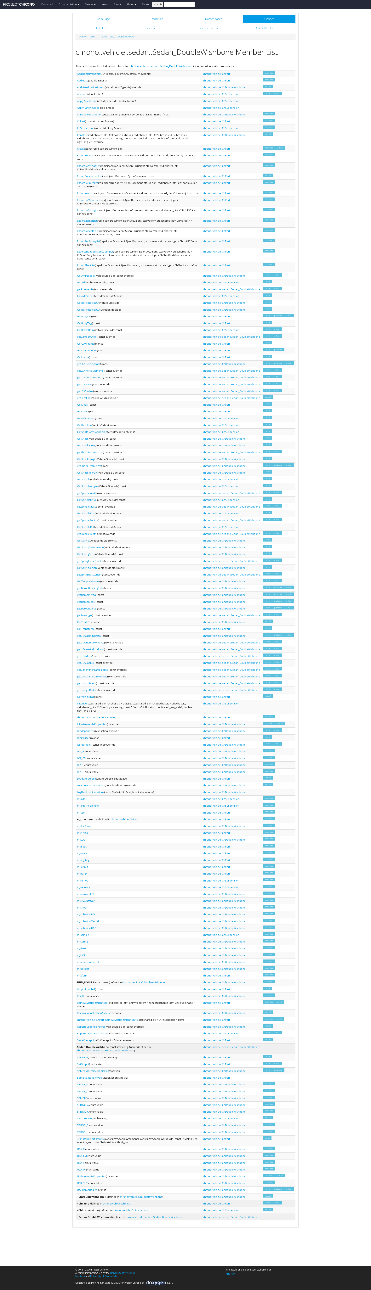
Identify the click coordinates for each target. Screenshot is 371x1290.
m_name (82, 853)
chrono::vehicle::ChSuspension (221, 94)
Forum (117, 4)
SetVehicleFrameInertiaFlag (93, 1071)
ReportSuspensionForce (91, 1026)
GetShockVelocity (87, 472)
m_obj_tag (83, 860)
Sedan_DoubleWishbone (122, 36)
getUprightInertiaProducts (92, 676)
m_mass (82, 846)
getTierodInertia (86, 595)
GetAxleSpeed (85, 296)
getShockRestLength (89, 466)
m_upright (83, 968)
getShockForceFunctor (90, 452)
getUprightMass (86, 683)
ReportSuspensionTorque (92, 1033)
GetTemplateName (88, 581)
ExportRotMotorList (88, 231)
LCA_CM (81, 758)
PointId (81, 996)
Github (230, 1273)
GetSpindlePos (86, 513)
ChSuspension (85, 128)
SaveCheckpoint (86, 1040)
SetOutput (83, 1064)
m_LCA (81, 839)
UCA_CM (82, 1156)
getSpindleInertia (87, 493)
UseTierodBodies (87, 1190)
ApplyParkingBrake (88, 107)
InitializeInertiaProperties (92, 724)
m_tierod (82, 948)
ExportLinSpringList (88, 210)
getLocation (84, 398)
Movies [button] (89, 4)
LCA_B (80, 751)
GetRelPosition (85, 418)
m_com (81, 812)
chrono (83, 36)
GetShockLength (86, 459)
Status (145, 4)
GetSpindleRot (85, 527)
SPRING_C (83, 1111)
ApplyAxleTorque (87, 101)
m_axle (81, 799)
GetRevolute (84, 425)
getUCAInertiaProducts (90, 649)
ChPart (81, 121)
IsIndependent (85, 731)
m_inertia (82, 833)
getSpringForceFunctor (90, 561)
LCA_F (80, 765)
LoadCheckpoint (86, 778)
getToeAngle (84, 615)
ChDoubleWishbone (89, 114)
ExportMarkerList (87, 220)
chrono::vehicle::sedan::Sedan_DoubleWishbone (161, 66)
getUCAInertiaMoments (90, 642)
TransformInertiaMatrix (90, 1139)
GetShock (82, 438)
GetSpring (83, 540)
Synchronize (84, 1118)
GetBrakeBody (85, 330)
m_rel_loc (82, 880)
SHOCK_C (82, 1091)
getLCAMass (84, 384)
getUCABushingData (89, 635)
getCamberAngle (87, 336)
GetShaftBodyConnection (92, 432)
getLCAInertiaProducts (90, 377)
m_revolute (83, 887)
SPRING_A (83, 1105)
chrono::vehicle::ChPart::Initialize (96, 717)
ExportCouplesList (87, 183)
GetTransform (85, 629)
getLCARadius (85, 391)
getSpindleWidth (86, 534)
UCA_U (81, 1169)
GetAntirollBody (86, 275)
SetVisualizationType (89, 1077)
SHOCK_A (82, 1084)
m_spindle (83, 935)
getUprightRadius (87, 690)
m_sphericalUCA (86, 928)
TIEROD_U (82, 1132)
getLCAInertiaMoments (90, 370)
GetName (82, 411)
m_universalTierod (88, 962)
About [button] (130, 4)
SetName (82, 1057)
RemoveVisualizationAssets (93, 1013)
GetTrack (82, 622)
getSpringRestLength (89, 574)
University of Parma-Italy (103, 1276)
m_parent (82, 873)
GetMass (82, 404)
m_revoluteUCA (86, 901)
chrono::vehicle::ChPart (216, 73)
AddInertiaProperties (89, 73)
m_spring (82, 941)
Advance (82, 94)
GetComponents (86, 350)
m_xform (82, 975)
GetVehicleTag (85, 696)
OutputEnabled (86, 989)
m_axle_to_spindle (88, 805)
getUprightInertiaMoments (92, 669)
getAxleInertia (85, 289)
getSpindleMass (86, 506)
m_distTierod (84, 826)
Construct (82, 135)
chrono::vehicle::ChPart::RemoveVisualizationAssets (107, 1019)
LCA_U (80, 772)
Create (81, 148)
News (104, 4)
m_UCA (81, 955)
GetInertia (83, 357)
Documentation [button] (68, 4)
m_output (82, 867)
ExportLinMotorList (88, 200)
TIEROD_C (82, 1125)
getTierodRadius (86, 608)
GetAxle (81, 282)
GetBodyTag (84, 323)
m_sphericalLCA (86, 914)
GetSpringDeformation (90, 547)
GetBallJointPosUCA (88, 309)
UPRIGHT (82, 1183)
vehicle (94, 36)
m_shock (82, 907)
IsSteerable (84, 744)
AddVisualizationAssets (91, 87)
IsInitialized (83, 738)
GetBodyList (84, 316)
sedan (104, 36)
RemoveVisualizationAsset (92, 1002)
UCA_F (80, 1163)
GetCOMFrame (85, 343)
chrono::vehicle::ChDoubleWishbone (224, 87)
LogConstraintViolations (91, 785)
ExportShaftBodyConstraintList (95, 251)
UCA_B (81, 1149)
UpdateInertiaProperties (91, 1176)
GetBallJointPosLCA (88, 302)
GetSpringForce (86, 554)
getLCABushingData (88, 364)
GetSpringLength (87, 568)
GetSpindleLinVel (87, 500)
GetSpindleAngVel (87, 486)
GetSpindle (83, 479)
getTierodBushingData (90, 588)
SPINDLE (82, 1098)
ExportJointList (85, 193)
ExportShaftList (86, 265)
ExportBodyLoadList (88, 166)
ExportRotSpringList (88, 241)
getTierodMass (86, 601)
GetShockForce (86, 445)
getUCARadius (85, 662)
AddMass (82, 80)
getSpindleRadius (87, 520)
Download (47, 4)
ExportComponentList (89, 176)
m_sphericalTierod (88, 921)
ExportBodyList (85, 155)
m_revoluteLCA (85, 894)
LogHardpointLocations (90, 792)
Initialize (82, 703)
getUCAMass (84, 656)
